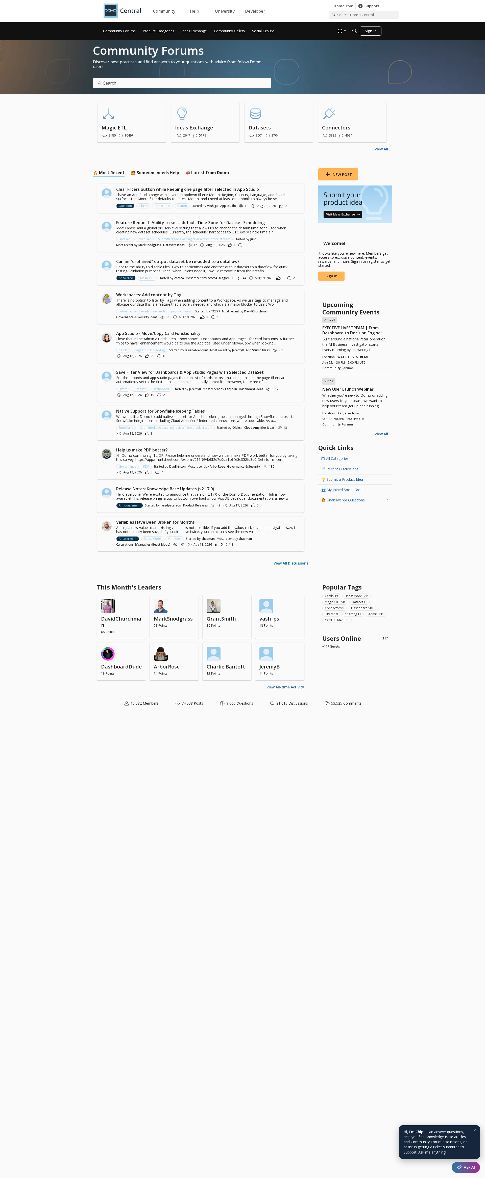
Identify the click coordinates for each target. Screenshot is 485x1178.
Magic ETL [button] (147, 278)
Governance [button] (127, 466)
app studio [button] (162, 206)
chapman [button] (208, 539)
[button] (107, 193)
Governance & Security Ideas (136, 317)
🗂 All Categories (335, 458)
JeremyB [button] (238, 350)
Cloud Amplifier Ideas (259, 427)
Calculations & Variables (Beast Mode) (143, 544)
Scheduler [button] (144, 239)
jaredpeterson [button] (171, 505)
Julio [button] (253, 239)
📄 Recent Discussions (339, 469)
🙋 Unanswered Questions (355, 500)
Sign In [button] (331, 276)
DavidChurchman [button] (256, 311)
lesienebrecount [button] (196, 350)
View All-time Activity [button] (285, 687)
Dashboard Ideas (251, 389)
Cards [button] (123, 350)
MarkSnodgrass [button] (149, 245)
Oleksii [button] (237, 427)
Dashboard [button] (161, 389)
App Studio (228, 206)
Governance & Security (243, 466)
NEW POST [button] (342, 174)
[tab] (109, 172)
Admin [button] (376, 614)
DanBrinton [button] (177, 466)
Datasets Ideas (174, 245)
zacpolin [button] (231, 389)
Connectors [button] (334, 608)
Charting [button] (353, 614)
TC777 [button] (215, 311)
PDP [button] (146, 466)
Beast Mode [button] (152, 539)
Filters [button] (143, 206)
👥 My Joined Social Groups (343, 489)
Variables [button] (174, 539)
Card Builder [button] (337, 620)
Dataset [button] (124, 239)
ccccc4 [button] (179, 278)
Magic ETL (226, 278)
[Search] (354, 31)
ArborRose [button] (217, 466)
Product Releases (195, 505)
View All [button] (381, 149)
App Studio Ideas (258, 350)
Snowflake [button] (126, 427)
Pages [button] (138, 350)
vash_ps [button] (212, 206)
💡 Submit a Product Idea (342, 479)
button (182, 206)
